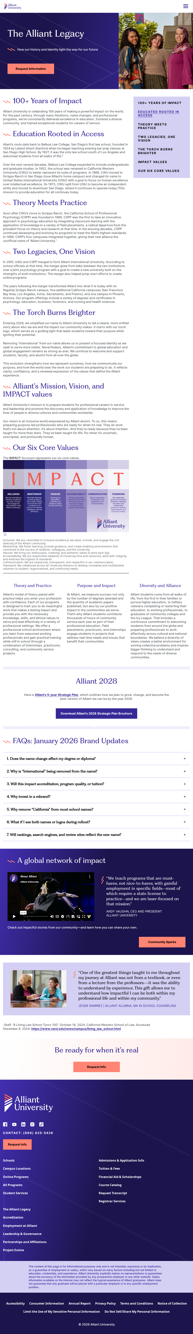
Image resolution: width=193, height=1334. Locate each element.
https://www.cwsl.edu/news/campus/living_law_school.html (76, 1029)
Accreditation (13, 1217)
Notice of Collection (172, 1303)
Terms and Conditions (136, 1303)
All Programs (12, 1185)
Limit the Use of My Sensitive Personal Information (61, 1311)
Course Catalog (110, 1185)
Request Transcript (113, 1193)
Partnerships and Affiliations (25, 1242)
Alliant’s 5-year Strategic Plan (56, 695)
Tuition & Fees (109, 1168)
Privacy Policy (105, 1303)
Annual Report (80, 1303)
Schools (9, 1160)
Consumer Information (46, 1303)
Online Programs (16, 1177)
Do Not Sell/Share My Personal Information (137, 1311)
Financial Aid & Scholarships (120, 1177)
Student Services (15, 1193)
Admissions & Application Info (121, 1160)
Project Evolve (13, 1250)
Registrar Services (112, 1201)
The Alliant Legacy (17, 1209)
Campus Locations (17, 1168)
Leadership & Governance (22, 1234)
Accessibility (15, 1303)
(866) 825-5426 (38, 1133)
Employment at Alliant (20, 1226)
